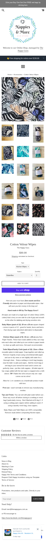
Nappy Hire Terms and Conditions (14, 475)
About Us (5, 464)
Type (22, 263)
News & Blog (6, 461)
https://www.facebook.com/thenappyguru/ (17, 518)
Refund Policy (7, 472)
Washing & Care (8, 466)
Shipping (15, 256)
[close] (44, 58)
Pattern (19, 271)
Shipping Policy (7, 469)
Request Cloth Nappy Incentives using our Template (20, 477)
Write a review (21, 438)
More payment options (23, 295)
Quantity (37, 271)
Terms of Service (8, 480)
